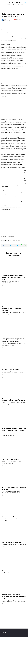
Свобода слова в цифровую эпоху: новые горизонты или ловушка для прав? (13, 277)
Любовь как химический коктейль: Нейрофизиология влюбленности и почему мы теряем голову (13, 339)
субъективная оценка (8, 236)
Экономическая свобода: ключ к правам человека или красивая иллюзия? (12, 308)
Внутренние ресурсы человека (12, 542)
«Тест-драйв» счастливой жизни (12, 569)
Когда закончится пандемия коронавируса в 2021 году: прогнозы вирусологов (14, 596)
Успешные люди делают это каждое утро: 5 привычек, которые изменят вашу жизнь (14, 430)
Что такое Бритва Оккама (10, 459)
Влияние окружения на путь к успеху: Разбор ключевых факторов (13, 399)
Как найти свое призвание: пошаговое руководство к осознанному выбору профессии (12, 371)
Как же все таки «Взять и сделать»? (13, 517)
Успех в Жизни (15, 2)
